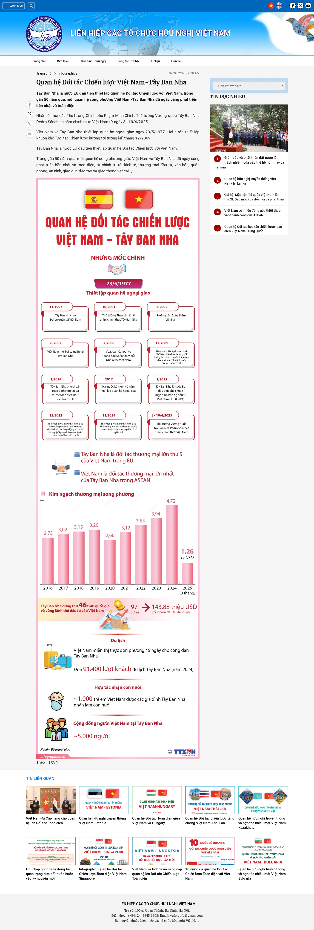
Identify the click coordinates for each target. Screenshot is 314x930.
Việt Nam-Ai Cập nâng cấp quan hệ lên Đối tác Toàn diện (50, 820)
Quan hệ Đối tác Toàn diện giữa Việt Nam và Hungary (156, 820)
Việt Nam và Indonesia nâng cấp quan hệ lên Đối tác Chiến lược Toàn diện (157, 874)
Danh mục (16, 5)
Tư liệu (157, 61)
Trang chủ (39, 61)
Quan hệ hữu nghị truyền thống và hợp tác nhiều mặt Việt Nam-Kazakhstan (262, 823)
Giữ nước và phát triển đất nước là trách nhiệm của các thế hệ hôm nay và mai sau (249, 162)
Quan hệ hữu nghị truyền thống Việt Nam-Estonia (102, 820)
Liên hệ (176, 61)
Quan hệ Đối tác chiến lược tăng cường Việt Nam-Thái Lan (209, 820)
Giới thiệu (63, 61)
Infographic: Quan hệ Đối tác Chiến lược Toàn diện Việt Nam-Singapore (103, 874)
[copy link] (29, 124)
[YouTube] (308, 5)
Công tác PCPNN (128, 61)
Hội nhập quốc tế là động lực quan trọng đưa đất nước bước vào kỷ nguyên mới (49, 874)
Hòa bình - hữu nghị (93, 61)
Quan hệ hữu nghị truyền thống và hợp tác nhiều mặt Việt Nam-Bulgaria (262, 874)
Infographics (67, 73)
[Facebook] (292, 5)
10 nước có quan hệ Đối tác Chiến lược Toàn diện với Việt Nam (207, 874)
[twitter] (300, 5)
